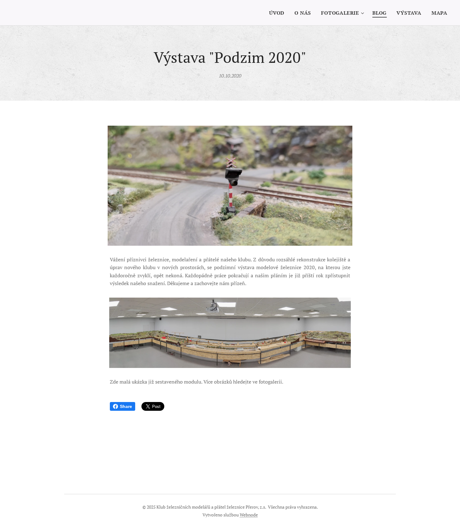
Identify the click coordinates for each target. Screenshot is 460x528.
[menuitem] (278, 13)
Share (126, 406)
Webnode (249, 515)
